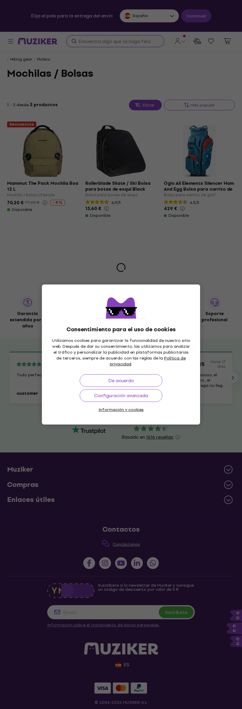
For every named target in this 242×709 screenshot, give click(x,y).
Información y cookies (121, 410)
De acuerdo (121, 380)
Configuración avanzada (121, 395)
